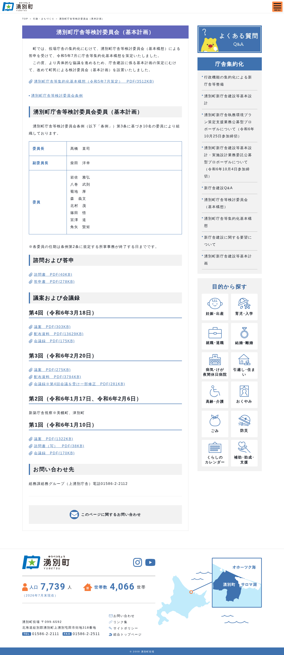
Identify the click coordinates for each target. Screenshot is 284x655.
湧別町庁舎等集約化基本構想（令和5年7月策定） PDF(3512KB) (94, 81)
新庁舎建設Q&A (218, 188)
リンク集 (120, 622)
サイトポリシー (125, 628)
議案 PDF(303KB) (52, 327)
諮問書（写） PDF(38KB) (59, 446)
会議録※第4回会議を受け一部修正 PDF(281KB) (79, 384)
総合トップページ (127, 634)
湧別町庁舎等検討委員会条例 (57, 95)
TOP (25, 18)
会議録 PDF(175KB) (54, 341)
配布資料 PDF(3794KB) (57, 377)
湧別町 (17, 6)
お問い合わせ (124, 616)
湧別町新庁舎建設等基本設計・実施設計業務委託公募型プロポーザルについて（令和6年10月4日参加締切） (228, 162)
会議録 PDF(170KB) (54, 453)
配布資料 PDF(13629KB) (59, 334)
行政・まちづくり (43, 18)
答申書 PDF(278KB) (54, 282)
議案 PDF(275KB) (52, 370)
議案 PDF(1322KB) (53, 439)
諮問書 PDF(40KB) (53, 274)
